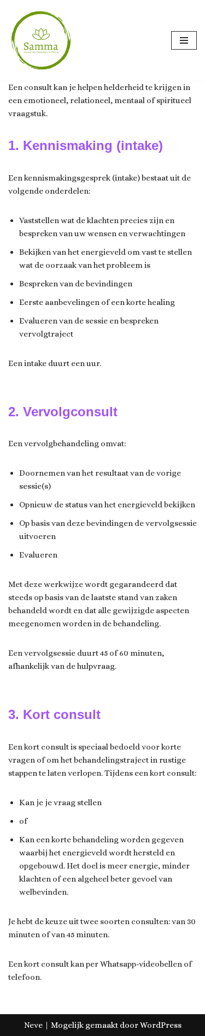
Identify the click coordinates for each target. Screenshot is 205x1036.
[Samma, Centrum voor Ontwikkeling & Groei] (41, 40)
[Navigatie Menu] (184, 40)
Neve (33, 1025)
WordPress (160, 1025)
